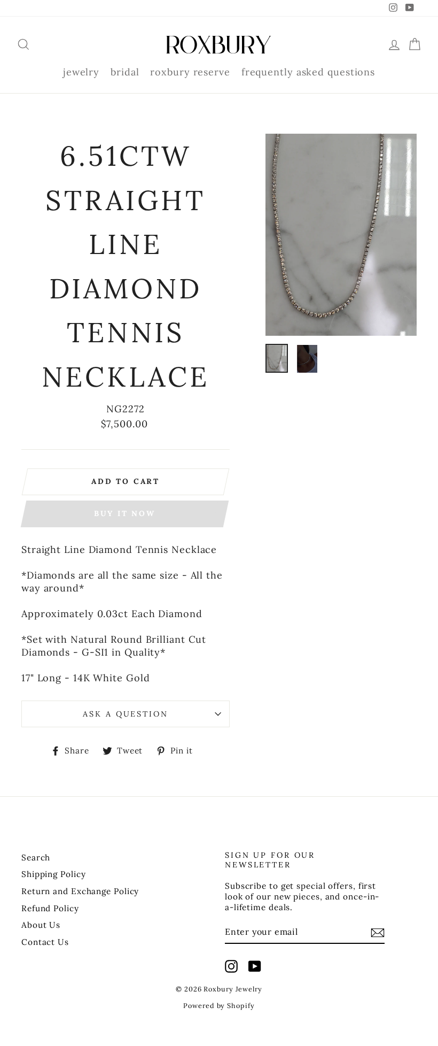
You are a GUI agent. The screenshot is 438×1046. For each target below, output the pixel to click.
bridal (125, 72)
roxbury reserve (190, 72)
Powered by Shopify (218, 1005)
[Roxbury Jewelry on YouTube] (254, 966)
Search (35, 857)
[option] (341, 234)
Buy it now (124, 513)
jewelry (81, 72)
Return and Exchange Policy (80, 891)
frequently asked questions (308, 72)
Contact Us (45, 942)
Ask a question (125, 714)
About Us (40, 925)
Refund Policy (50, 908)
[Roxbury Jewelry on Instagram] (231, 966)
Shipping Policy (53, 874)
